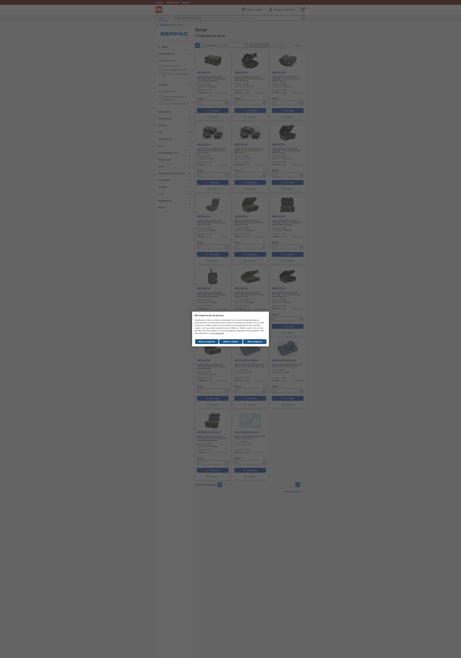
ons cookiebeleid (217, 333)
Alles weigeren (255, 341)
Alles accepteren (207, 341)
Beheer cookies (230, 341)
